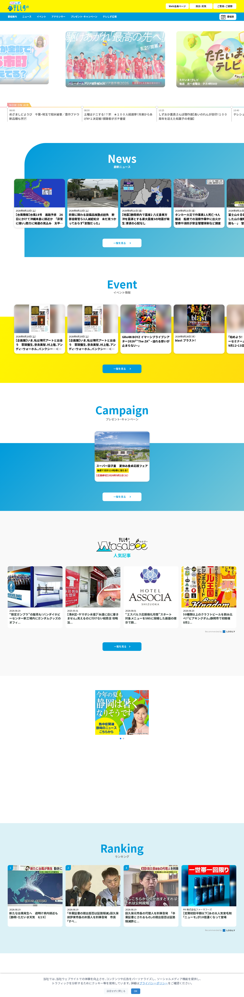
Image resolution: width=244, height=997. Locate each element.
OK (135, 991)
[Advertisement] (83, 776)
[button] (120, 738)
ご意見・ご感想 (224, 6)
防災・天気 (201, 6)
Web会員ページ (177, 6)
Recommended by (213, 631)
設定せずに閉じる (116, 991)
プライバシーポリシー (153, 983)
